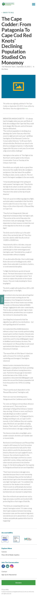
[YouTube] (16, 566)
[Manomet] (8, 4)
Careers (4, 552)
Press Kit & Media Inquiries (10, 555)
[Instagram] (11, 566)
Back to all (8, 12)
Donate (18, 583)
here (26, 108)
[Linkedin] (7, 566)
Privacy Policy (5, 589)
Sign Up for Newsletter (9, 575)
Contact (4, 571)
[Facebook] (3, 566)
